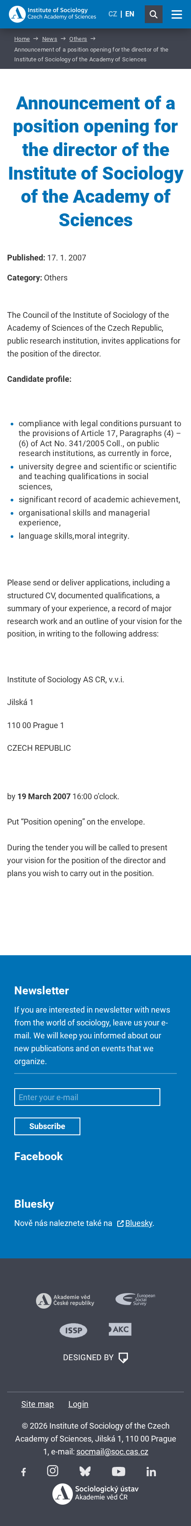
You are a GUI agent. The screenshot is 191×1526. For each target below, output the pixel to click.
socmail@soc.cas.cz (112, 1451)
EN (129, 14)
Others (78, 39)
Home (22, 39)
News (49, 39)
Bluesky (138, 1223)
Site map (37, 1404)
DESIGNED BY (89, 1357)
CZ (112, 14)
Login (78, 1404)
